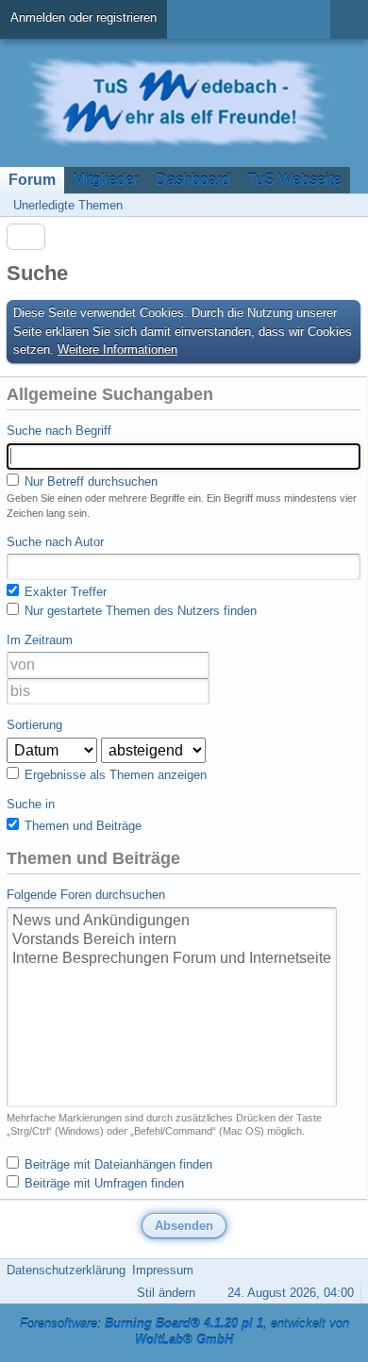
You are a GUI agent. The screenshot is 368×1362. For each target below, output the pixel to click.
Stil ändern (166, 1293)
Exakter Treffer (64, 592)
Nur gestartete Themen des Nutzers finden (139, 611)
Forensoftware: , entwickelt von (184, 1332)
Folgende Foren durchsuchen (86, 895)
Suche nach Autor (55, 542)
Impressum (162, 1270)
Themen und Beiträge (81, 826)
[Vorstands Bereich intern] (171, 940)
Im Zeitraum (40, 640)
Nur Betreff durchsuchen (89, 481)
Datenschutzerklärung (66, 1270)
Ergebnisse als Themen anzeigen (114, 775)
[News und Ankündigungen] (171, 921)
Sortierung (34, 725)
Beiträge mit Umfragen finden (102, 1183)
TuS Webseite (294, 180)
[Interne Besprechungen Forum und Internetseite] (171, 959)
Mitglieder (106, 180)
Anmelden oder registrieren (83, 17)
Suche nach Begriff (59, 431)
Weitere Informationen (117, 349)
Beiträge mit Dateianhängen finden (116, 1164)
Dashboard (193, 180)
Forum (32, 180)
